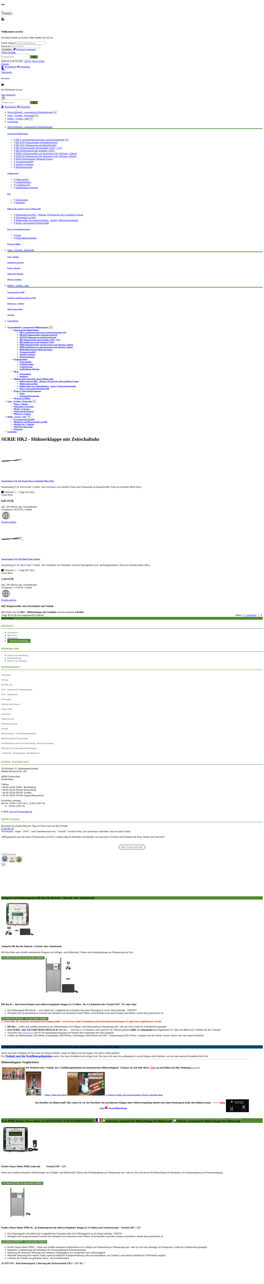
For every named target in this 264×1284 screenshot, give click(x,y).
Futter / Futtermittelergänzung (18, 229)
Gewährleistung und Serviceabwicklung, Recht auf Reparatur (27, 743)
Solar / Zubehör (13, 257)
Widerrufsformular (9, 724)
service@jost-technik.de (20, 811)
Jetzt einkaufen (8, 95)
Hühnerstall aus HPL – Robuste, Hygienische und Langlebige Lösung (49, 215)
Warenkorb (13, 638)
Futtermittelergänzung (26, 238)
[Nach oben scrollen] (3, 864)
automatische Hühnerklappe (17, 134)
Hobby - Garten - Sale (18, 118)
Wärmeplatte (21, 200)
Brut (9, 194)
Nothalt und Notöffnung (17, 655)
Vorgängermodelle (24, 161)
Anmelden (6, 49)
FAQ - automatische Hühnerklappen (16, 689)
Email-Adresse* (9, 43)
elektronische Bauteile (15, 274)
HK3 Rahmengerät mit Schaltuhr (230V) (35, 150)
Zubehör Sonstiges (24, 164)
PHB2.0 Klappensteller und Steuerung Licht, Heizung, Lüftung (46, 153)
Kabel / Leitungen (13, 268)
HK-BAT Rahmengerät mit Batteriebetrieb (36, 145)
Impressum (6, 714)
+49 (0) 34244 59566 (34, 61)
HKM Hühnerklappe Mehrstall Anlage (34, 159)
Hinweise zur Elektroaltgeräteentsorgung (18, 748)
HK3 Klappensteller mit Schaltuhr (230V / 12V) (38, 148)
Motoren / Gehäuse (14, 279)
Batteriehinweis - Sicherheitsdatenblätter (18, 733)
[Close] (2, 11)
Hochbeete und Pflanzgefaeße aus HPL (21, 298)
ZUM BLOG (7, 828)
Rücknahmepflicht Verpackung (14, 738)
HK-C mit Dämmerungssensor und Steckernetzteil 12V (42, 139)
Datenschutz (6, 699)
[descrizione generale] (137, 1121)
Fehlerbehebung (14, 658)
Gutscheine (12, 121)
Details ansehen (8, 522)
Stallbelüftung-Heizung (26, 187)
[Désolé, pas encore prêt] (98, 1120)
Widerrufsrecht (7, 719)
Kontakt (5, 64)
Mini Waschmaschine (15, 309)
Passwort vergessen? (26, 49)
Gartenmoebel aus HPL (16, 292)
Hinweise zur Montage (17, 661)
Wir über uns (6, 684)
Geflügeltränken (23, 182)
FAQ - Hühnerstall (9, 694)
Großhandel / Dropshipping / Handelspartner (20, 753)
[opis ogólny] (207, 1121)
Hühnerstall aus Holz (25, 217)
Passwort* (6, 46)
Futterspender (22, 179)
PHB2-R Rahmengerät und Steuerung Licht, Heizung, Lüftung (45, 156)
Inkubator (20, 202)
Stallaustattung (13, 173)
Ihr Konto (13, 635)
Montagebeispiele (24, 167)
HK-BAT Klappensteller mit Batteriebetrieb (36, 142)
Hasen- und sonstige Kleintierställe (32, 223)
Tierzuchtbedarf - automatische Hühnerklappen (30, 112)
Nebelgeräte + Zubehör (15, 303)
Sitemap (4, 680)
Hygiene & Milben (14, 244)
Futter (18, 235)
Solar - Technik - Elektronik (20, 115)
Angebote (10, 315)
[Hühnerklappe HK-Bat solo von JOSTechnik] (18, 935)
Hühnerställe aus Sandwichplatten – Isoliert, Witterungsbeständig (46, 220)
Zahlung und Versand (10, 704)
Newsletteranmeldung (19, 641)
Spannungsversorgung (15, 262)
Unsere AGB (6, 709)
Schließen (6, 13)
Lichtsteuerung (22, 185)
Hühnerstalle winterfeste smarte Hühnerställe (24, 209)
